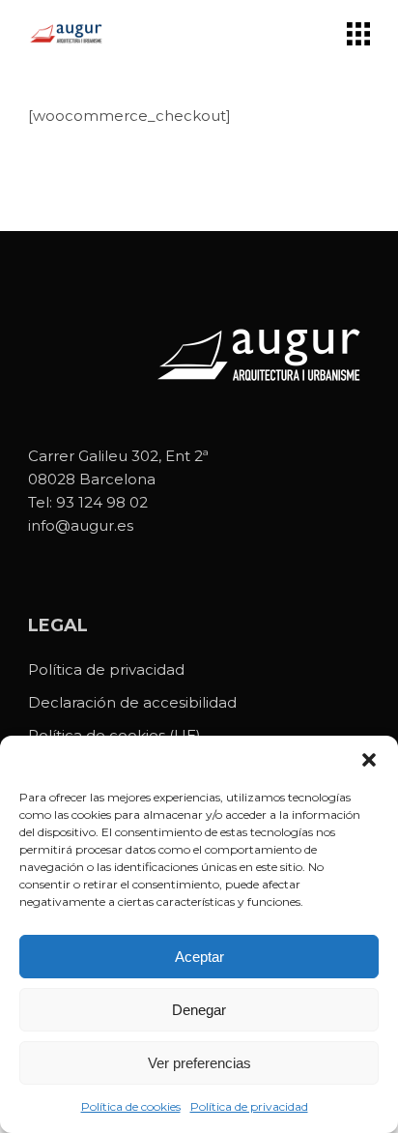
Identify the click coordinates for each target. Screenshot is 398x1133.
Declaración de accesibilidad (132, 702)
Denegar (199, 1010)
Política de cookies (131, 1106)
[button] (369, 760)
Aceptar (199, 956)
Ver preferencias (199, 1063)
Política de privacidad (249, 1106)
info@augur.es (80, 525)
